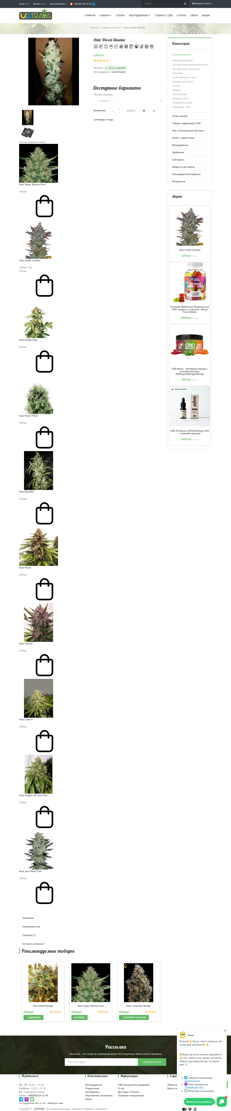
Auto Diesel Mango (43, 1006)
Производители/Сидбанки (186, 174)
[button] (91, 908)
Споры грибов (180, 116)
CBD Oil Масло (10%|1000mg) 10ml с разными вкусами (189, 432)
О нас (121, 1088)
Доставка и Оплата (128, 1092)
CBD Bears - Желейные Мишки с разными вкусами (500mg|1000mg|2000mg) (190, 371)
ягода (110, 119)
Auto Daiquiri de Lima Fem (33, 795)
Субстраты (178, 159)
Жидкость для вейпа (183, 167)
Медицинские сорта (183, 81)
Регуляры (178, 73)
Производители (93, 1084)
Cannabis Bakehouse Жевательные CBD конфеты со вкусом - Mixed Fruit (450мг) (189, 309)
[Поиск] (185, 4)
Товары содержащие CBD (186, 123)
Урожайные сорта (182, 107)
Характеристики (31, 926)
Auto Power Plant (28, 415)
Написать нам (55, 1103)
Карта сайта (174, 1088)
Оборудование (180, 145)
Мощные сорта (180, 98)
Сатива (176, 86)
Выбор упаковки (104, 94)
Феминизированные (183, 60)
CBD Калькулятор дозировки (133, 1084)
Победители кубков (183, 102)
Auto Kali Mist (26, 491)
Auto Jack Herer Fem (30, 871)
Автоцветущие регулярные (186, 69)
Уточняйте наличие (134, 1017)
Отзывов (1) (29, 935)
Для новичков (180, 94)
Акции (88, 1099)
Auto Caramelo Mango (138, 1006)
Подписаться (152, 1062)
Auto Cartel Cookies (29, 260)
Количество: (99, 110)
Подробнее (34, 1017)
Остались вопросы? (33, 943)
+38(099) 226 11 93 (82, 4)
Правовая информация (131, 1095)
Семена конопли (181, 54)
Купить (130, 111)
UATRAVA (39, 1108)
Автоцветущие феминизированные (191, 64)
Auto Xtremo (25, 643)
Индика (176, 90)
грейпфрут (100, 119)
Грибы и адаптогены (183, 137)
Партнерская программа (98, 1095)
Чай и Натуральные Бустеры (188, 130)
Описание (28, 918)
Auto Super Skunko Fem (32, 184)
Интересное (178, 181)
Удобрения (178, 152)
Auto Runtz (25, 567)
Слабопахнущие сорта (184, 77)
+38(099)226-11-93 (37, 1095)
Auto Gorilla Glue (28, 339)
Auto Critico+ (26, 719)
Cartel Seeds (118, 72)
